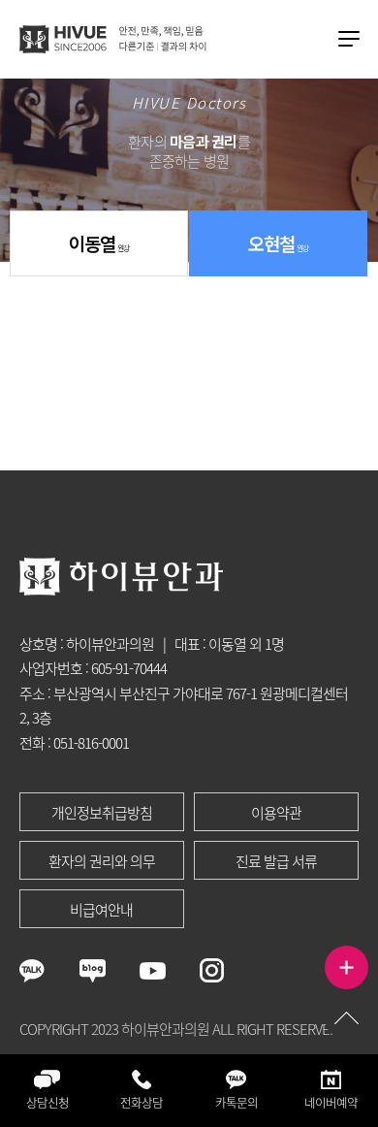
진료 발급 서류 (276, 861)
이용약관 (276, 812)
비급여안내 (101, 909)
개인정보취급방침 (101, 812)
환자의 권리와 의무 (101, 861)
